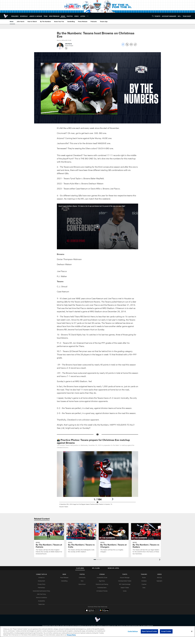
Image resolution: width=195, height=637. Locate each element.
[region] (97, 631)
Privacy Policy (41, 584)
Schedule (143, 581)
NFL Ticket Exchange (124, 584)
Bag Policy (102, 581)
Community (82, 577)
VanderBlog (64, 581)
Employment (41, 581)
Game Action (82, 584)
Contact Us (41, 577)
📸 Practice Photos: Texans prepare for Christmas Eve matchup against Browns (93, 441)
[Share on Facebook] (123, 45)
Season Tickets (125, 587)
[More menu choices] (87, 16)
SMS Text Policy (41, 594)
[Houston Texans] (97, 619)
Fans (82, 581)
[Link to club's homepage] (5, 16)
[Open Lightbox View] (97, 480)
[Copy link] (135, 44)
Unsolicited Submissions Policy (41, 591)
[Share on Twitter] (127, 45)
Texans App (41, 604)
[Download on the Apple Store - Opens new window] (90, 610)
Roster (144, 577)
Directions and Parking (102, 584)
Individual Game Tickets (124, 581)
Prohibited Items (101, 587)
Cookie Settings (133, 631)
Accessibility (41, 601)
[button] (97, 226)
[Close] (192, 631)
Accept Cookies (166, 631)
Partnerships (41, 587)
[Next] (112, 499)
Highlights (159, 581)
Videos (159, 574)
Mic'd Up (159, 577)
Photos (82, 574)
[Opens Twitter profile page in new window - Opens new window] (66, 48)
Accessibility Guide (102, 577)
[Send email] (131, 45)
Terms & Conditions (41, 597)
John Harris (68, 43)
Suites (124, 591)
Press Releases (64, 577)
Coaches (144, 584)
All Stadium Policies (101, 591)
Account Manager (124, 577)
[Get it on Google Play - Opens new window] (104, 611)
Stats (143, 587)
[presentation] (160, 560)
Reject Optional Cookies (149, 631)
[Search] (153, 16)
